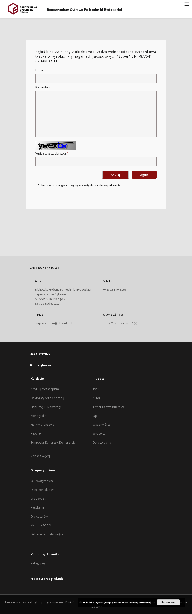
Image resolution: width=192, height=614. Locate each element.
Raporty (36, 434)
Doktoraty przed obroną (47, 398)
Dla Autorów (39, 516)
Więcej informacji (140, 602)
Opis (96, 416)
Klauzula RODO (41, 525)
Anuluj (115, 175)
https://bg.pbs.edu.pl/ (118, 323)
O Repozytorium (42, 481)
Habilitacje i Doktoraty (46, 407)
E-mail (40, 70)
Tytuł (96, 389)
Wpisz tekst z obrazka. (51, 153)
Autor (96, 398)
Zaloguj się (38, 563)
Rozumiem (168, 602)
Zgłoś (144, 175)
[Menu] (186, 3)
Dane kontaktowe (42, 490)
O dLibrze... (38, 499)
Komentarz (43, 87)
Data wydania (102, 442)
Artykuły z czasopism (45, 389)
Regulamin (38, 508)
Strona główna (40, 365)
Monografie (38, 416)
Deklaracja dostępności (47, 534)
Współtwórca (102, 425)
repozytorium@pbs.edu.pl (54, 323)
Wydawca (99, 434)
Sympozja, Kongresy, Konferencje (53, 442)
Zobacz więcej (40, 456)
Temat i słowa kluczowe (109, 407)
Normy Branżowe (42, 425)
